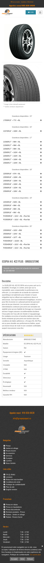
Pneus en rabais (11, 504)
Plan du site (9, 487)
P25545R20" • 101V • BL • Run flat (16, 244)
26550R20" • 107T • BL (11, 237)
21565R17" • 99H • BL (11, 145)
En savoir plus (35, 555)
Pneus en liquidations (13, 507)
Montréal (30, 2)
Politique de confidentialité (15, 484)
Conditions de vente (12, 482)
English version (11, 489)
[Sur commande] (41, 131)
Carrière (8, 461)
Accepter (14, 559)
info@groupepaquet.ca (22, 418)
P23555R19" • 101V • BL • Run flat (16, 216)
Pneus (8, 446)
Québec (23, 2)
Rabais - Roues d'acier (13, 517)
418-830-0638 (28, 412)
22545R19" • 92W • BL (11, 202)
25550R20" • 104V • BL (11, 234)
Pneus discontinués (12, 509)
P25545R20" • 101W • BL (12, 241)
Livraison (8, 477)
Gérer (22, 559)
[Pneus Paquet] (8, 12)
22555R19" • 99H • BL (11, 205)
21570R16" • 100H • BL (11, 131)
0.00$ (31, 12)
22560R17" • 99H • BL (11, 149)
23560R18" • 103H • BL (11, 188)
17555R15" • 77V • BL (11, 120)
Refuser (30, 559)
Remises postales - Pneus (15, 512)
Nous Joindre (10, 463)
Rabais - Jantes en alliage (15, 514)
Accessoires (10, 453)
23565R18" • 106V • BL (11, 191)
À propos (8, 458)
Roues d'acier (10, 451)
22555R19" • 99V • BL (11, 212)
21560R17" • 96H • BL (11, 142)
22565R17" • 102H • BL (11, 152)
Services (8, 456)
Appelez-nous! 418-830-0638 (22, 5)
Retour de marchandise (14, 479)
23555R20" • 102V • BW (12, 230)
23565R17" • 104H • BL (11, 163)
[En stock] (41, 120)
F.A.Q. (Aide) (10, 474)
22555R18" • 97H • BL (11, 174)
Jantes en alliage (11, 448)
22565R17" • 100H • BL (11, 159)
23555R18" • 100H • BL (11, 177)
